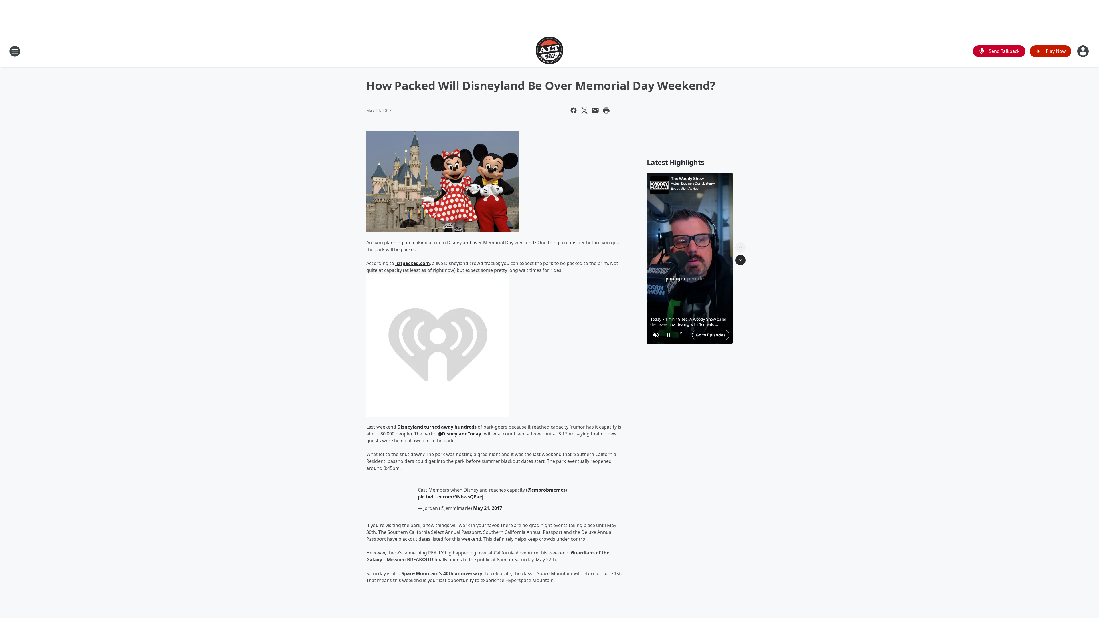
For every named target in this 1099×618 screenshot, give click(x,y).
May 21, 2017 (487, 508)
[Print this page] (606, 110)
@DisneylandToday (459, 434)
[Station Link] (549, 51)
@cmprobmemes (546, 490)
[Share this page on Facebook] (574, 110)
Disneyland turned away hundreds (437, 427)
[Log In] (1083, 51)
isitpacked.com (412, 263)
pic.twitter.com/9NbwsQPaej (450, 497)
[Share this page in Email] (595, 110)
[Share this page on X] (584, 110)
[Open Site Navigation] (15, 51)
